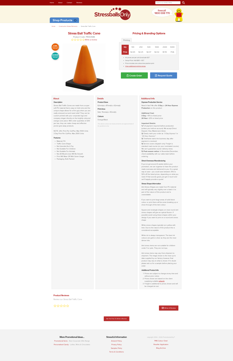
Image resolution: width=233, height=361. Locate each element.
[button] (168, 308)
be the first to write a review (116, 319)
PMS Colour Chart (161, 341)
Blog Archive (161, 348)
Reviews (79, 3)
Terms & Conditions (116, 352)
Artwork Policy (116, 341)
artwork (161, 281)
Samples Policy (116, 348)
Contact (69, 3)
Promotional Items (61, 341)
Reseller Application (161, 344)
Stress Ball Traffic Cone (88, 26)
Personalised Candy (61, 345)
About (60, 3)
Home (52, 3)
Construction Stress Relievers (68, 26)
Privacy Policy (116, 345)
